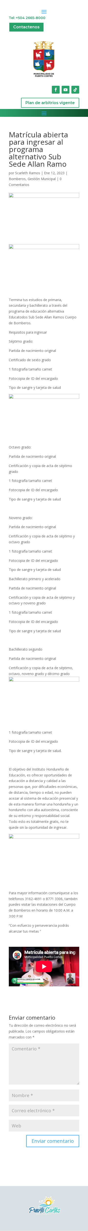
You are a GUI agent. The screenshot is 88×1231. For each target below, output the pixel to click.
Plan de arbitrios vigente (50, 102)
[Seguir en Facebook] (56, 90)
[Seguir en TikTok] (75, 90)
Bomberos (17, 178)
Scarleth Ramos (27, 173)
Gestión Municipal (42, 178)
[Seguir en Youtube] (65, 90)
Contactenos (26, 27)
